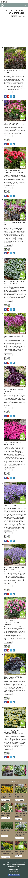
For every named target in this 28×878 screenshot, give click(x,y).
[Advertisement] (14, 32)
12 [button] (14, 777)
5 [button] (12, 776)
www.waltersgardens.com (13, 866)
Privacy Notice (14, 871)
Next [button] (27, 770)
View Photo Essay (6, 800)
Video (23, 864)
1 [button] (3, 776)
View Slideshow (22, 16)
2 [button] (5, 776)
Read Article (18, 819)
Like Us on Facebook (14, 874)
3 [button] (7, 776)
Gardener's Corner (16, 864)
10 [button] (22, 776)
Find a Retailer (7, 864)
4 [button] (9, 776)
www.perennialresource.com (13, 868)
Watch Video (5, 835)
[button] (26, 1)
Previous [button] (1, 770)
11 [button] (24, 776)
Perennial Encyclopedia (9, 863)
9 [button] (20, 776)
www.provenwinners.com (14, 869)
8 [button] (18, 776)
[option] (8, 770)
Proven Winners (20, 863)
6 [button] (14, 776)
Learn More (9, 92)
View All (14, 16)
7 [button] (16, 776)
